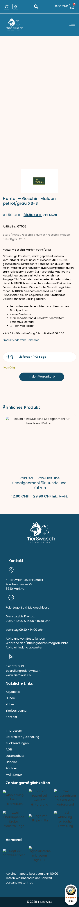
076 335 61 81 (15, 666)
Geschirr (27, 235)
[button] (36, 7)
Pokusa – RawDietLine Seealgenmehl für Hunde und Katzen (39, 483)
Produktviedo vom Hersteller (21, 340)
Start (6, 235)
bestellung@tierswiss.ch (23, 671)
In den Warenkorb (42, 376)
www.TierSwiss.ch (18, 675)
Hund (15, 235)
